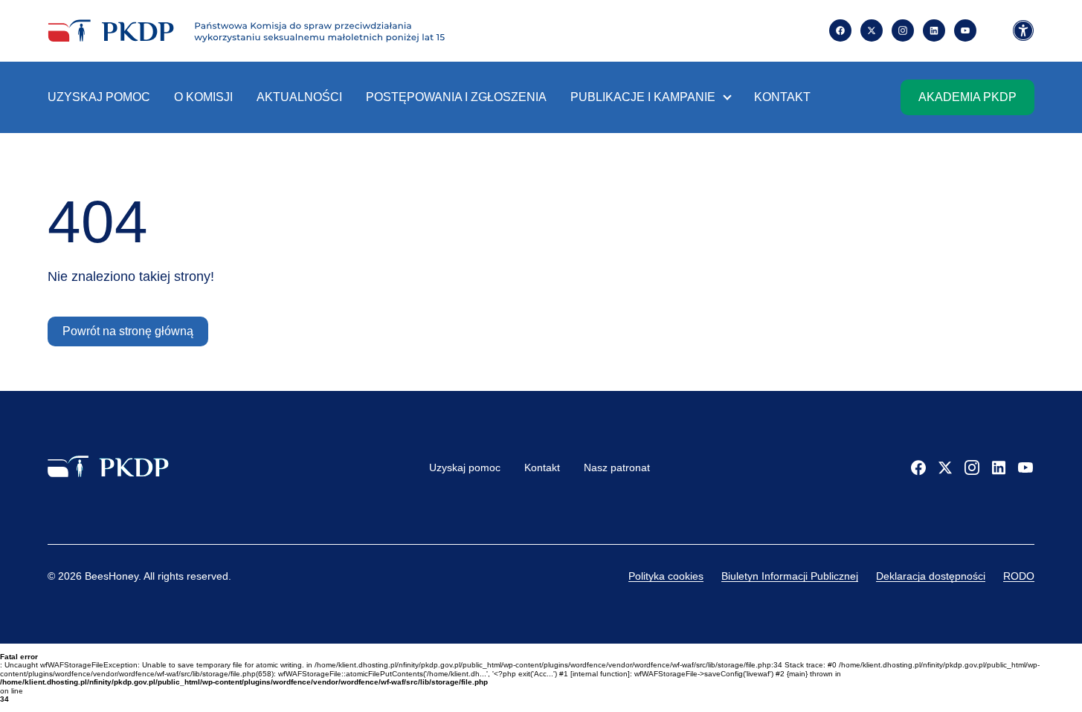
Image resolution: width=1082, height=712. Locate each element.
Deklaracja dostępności (930, 576)
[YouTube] (1025, 467)
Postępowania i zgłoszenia (456, 97)
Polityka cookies (665, 576)
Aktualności (299, 97)
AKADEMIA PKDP (967, 97)
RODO (1018, 576)
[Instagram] (903, 30)
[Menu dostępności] (1023, 31)
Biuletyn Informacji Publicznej (789, 576)
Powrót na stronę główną (127, 331)
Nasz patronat (617, 467)
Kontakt (782, 97)
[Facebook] (918, 467)
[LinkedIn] (999, 467)
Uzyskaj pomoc (99, 97)
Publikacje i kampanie (642, 97)
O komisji (203, 97)
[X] (945, 467)
